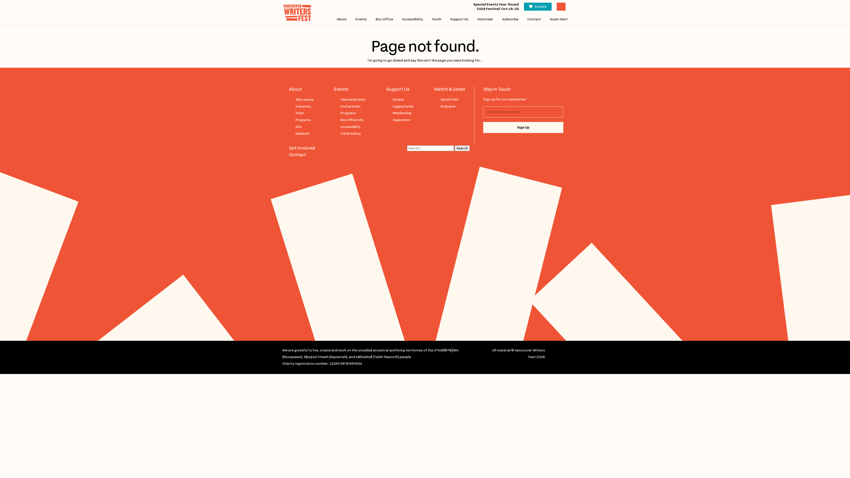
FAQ (298, 127)
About (342, 19)
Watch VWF (449, 99)
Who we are (304, 99)
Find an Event (350, 106)
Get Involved (302, 148)
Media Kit (302, 133)
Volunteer (485, 19)
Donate (541, 6)
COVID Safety (350, 133)
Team (300, 113)
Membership (402, 113)
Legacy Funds (403, 106)
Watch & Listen (449, 89)
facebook (510, 142)
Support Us (459, 19)
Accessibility (412, 19)
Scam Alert (559, 19)
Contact (534, 19)
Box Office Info (351, 120)
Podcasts (448, 106)
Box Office (384, 19)
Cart (561, 7)
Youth (436, 19)
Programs (303, 120)
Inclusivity (303, 106)
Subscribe (510, 19)
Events (361, 19)
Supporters (401, 120)
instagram (492, 142)
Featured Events (352, 99)
